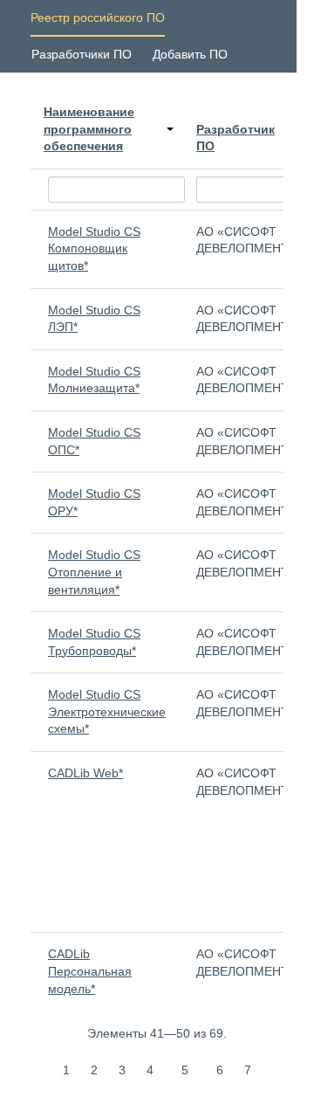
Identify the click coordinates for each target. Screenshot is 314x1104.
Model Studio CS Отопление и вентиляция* (94, 572)
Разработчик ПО (235, 138)
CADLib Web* (85, 773)
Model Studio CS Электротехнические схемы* (107, 711)
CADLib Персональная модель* (90, 971)
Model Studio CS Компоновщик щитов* (94, 248)
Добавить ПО (190, 54)
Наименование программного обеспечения (89, 129)
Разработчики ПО (81, 54)
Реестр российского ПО (98, 17)
